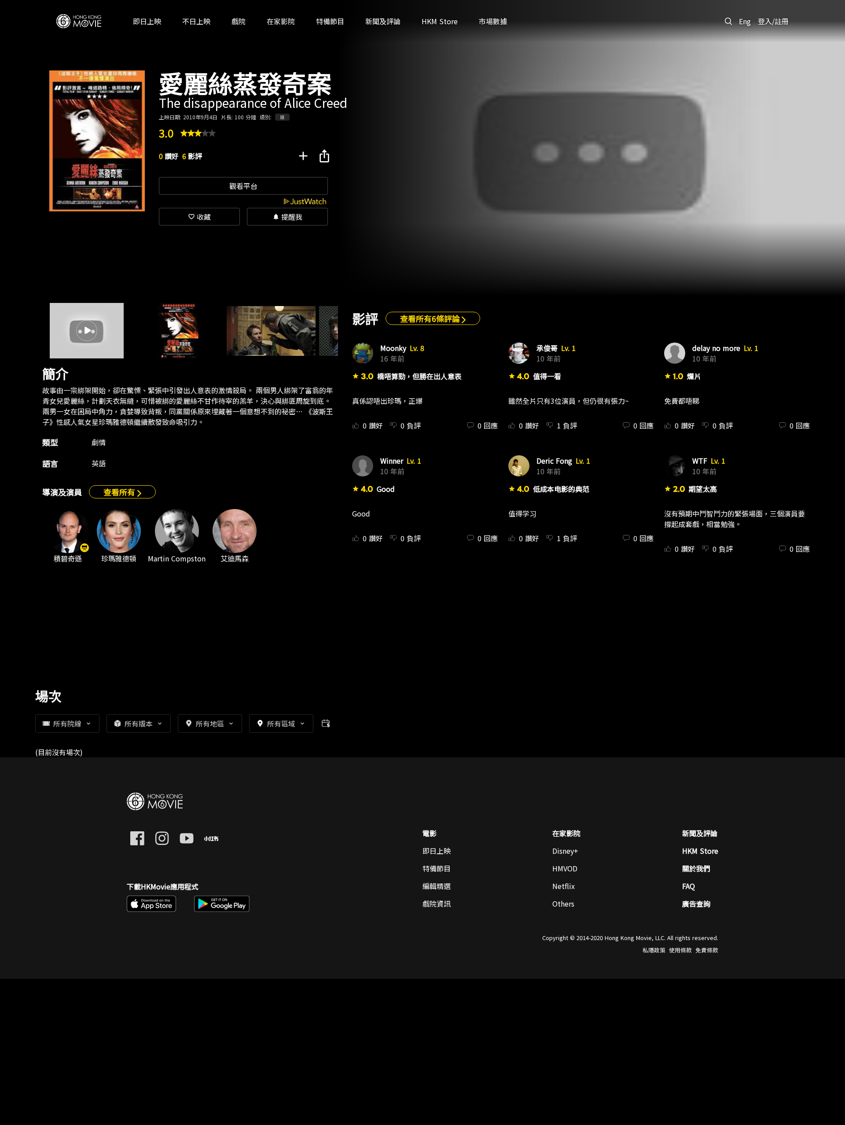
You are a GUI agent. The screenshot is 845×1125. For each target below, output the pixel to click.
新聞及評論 (699, 833)
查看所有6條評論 (431, 318)
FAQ (688, 886)
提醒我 (287, 216)
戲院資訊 (436, 903)
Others (563, 903)
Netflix (563, 886)
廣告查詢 (696, 903)
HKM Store (700, 850)
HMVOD (564, 868)
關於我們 (696, 868)
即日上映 (436, 850)
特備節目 (436, 868)
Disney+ (565, 850)
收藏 (199, 216)
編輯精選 (436, 886)
